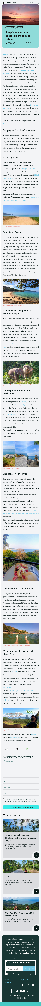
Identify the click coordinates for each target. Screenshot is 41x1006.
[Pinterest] (22, 749)
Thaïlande (11, 27)
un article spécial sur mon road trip (21, 691)
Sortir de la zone (12, 877)
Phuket (20, 27)
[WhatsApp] (27, 749)
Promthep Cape (20, 405)
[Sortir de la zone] (21, 866)
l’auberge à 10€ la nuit (28, 169)
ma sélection (14, 737)
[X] (17, 749)
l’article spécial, (17, 344)
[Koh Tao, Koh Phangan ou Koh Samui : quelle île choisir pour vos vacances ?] (21, 903)
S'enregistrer (29, 969)
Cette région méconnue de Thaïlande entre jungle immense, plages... (20, 838)
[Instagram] (28, 985)
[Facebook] (12, 749)
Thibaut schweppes (12, 44)
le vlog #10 (6, 700)
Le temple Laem (11, 414)
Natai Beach (7, 687)
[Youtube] (33, 985)
